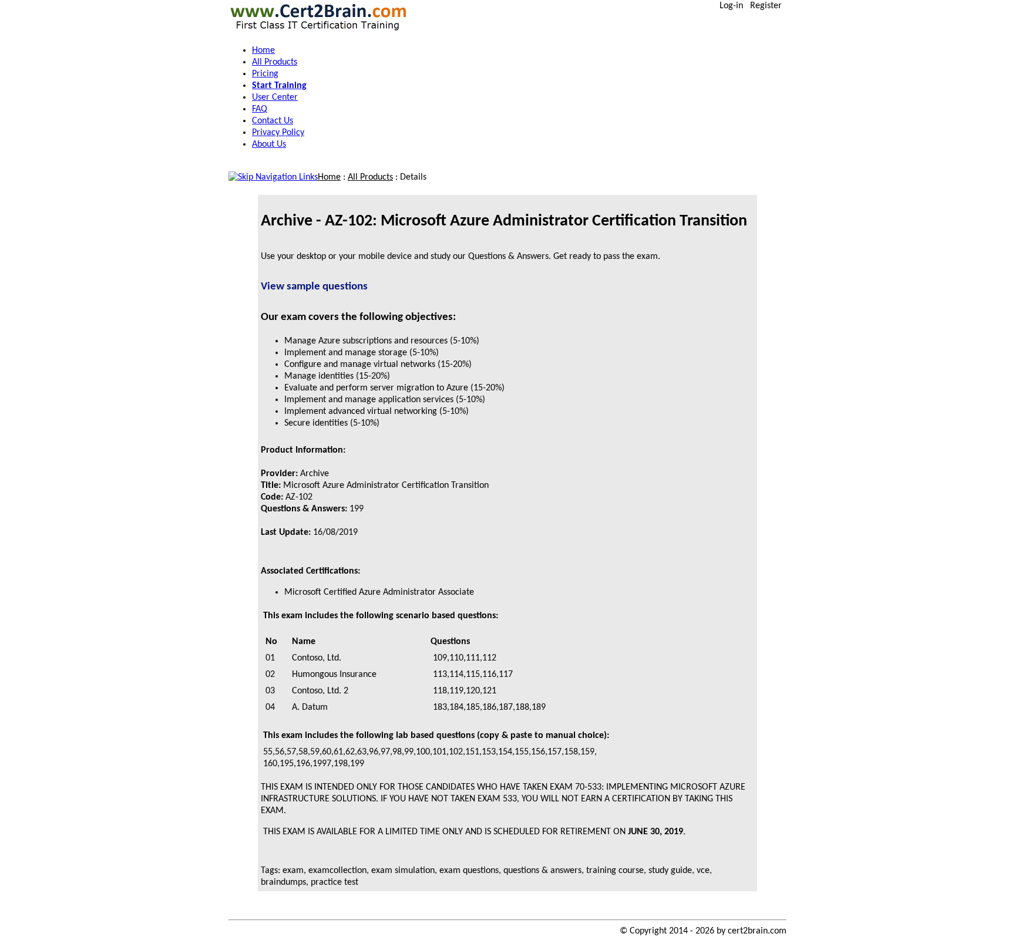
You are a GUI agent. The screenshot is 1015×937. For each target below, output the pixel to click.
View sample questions (314, 286)
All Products (370, 177)
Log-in (731, 6)
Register (766, 6)
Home (329, 177)
